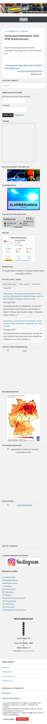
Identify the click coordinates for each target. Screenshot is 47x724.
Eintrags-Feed (7, 672)
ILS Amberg (6, 586)
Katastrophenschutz (10, 583)
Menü (23, 19)
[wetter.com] (8, 260)
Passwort (6, 105)
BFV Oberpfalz (8, 592)
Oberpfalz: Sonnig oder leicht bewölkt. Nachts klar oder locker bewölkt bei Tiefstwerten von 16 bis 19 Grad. (22, 320)
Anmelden (5, 667)
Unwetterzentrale (8, 577)
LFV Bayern (6, 595)
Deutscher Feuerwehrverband (13, 598)
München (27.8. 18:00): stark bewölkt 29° (19, 342)
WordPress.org (7, 680)
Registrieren (19, 115)
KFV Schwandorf (8, 589)
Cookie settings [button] (8, 719)
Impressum (6, 693)
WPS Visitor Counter (27, 651)
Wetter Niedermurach (19, 237)
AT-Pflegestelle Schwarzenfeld (14, 610)
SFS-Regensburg (9, 601)
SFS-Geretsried (8, 607)
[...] (30, 312)
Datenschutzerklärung (10, 698)
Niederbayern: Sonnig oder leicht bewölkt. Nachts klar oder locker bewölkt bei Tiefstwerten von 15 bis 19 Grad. (23, 296)
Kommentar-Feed (8, 676)
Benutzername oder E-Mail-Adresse (16, 97)
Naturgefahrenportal (10, 580)
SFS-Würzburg (8, 604)
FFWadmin (24, 31)
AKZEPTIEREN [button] (22, 719)
